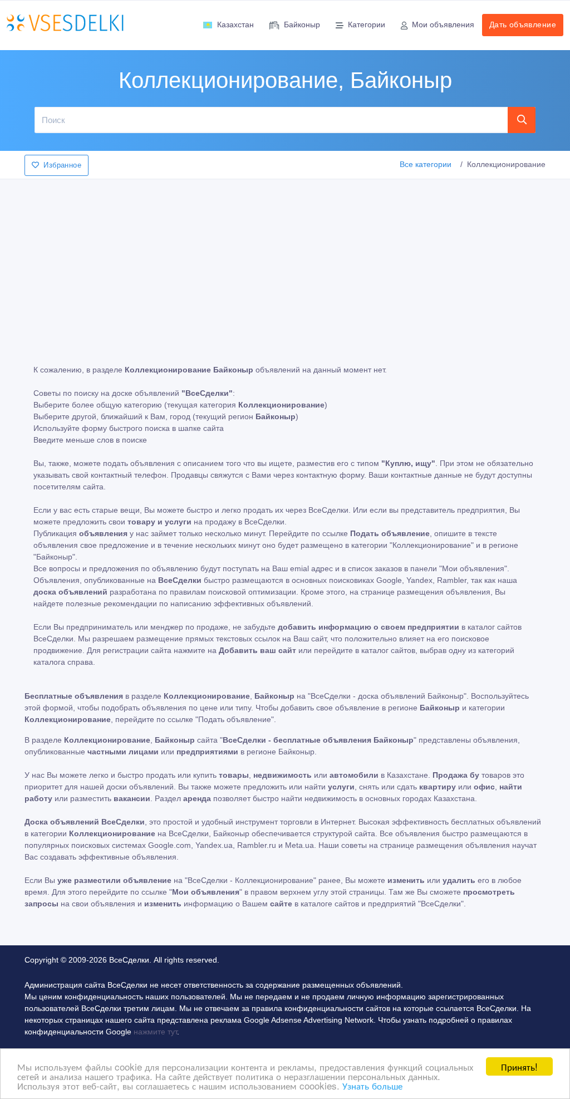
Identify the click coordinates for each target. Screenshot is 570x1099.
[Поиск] (522, 120)
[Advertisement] (285, 264)
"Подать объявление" (234, 719)
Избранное (62, 165)
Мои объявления (443, 24)
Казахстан (235, 24)
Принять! (519, 1066)
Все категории (425, 164)
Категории (366, 24)
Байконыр (302, 24)
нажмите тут (155, 1031)
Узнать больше (372, 1085)
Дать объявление (522, 24)
